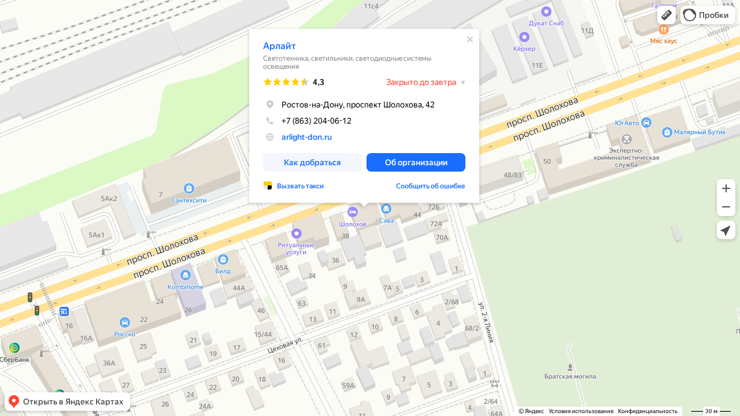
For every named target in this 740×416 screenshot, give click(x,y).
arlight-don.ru (307, 137)
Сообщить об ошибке (430, 186)
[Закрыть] (470, 39)
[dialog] (364, 116)
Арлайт (279, 45)
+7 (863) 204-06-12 (317, 120)
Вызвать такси (300, 186)
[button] (666, 15)
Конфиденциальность (648, 411)
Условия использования (581, 411)
